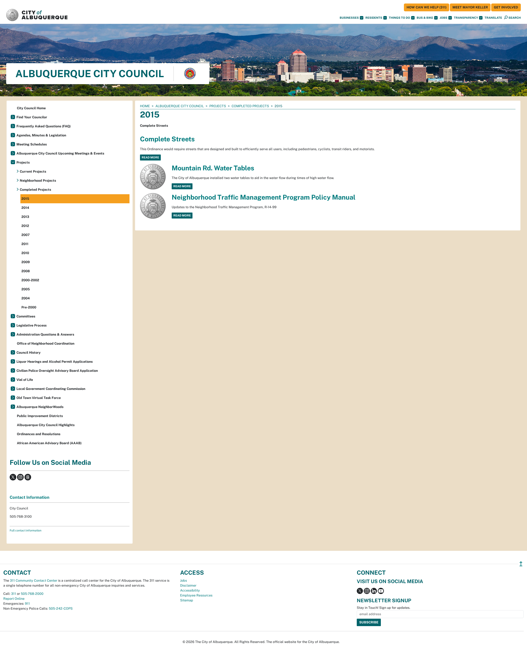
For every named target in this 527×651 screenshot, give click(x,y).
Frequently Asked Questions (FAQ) (43, 126)
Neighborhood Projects (38, 181)
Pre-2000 (28, 307)
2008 (25, 271)
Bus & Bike (425, 17)
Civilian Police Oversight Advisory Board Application (57, 371)
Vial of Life (24, 380)
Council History (28, 353)
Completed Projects (250, 106)
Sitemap (186, 600)
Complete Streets (167, 139)
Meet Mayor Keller (470, 7)
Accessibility (190, 590)
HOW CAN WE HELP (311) (427, 7)
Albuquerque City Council (179, 106)
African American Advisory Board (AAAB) (49, 443)
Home (145, 106)
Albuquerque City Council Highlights (46, 425)
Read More (150, 157)
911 (27, 604)
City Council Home (31, 108)
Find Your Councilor (31, 117)
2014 (25, 208)
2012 (25, 226)
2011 (24, 244)
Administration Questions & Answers (45, 334)
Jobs (443, 17)
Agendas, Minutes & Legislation (41, 135)
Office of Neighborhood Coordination (45, 343)
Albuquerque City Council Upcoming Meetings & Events (60, 153)
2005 (25, 289)
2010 (25, 253)
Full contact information (25, 530)
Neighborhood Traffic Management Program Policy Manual (264, 197)
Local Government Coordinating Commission (50, 389)
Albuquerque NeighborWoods (39, 407)
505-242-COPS (61, 608)
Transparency (466, 17)
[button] (493, 18)
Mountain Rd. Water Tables (213, 168)
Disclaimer (188, 585)
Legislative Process (31, 325)
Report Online (13, 599)
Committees (25, 316)
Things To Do (399, 17)
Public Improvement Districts (40, 416)
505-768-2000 (32, 594)
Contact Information (29, 497)
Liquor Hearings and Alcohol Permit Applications (54, 362)
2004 (25, 298)
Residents (373, 17)
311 (13, 594)
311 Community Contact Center (33, 580)
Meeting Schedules (31, 144)
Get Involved (506, 7)
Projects (217, 106)
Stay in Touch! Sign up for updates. (383, 608)
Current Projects (33, 171)
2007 (25, 235)
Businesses (349, 17)
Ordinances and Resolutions (38, 434)
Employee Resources (196, 595)
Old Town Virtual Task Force (38, 398)
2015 (25, 199)
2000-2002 (30, 280)
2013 (25, 217)
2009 (25, 262)
